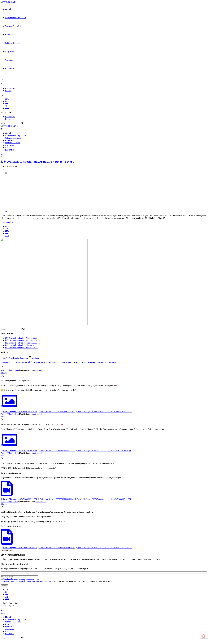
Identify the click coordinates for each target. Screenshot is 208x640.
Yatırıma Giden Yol (13, 26)
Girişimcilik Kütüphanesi (15, 17)
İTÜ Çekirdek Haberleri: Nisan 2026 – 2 (21, 345)
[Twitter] (7, 99)
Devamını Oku (7, 222)
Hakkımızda (10, 88)
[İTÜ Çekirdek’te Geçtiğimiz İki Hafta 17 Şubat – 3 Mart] (104, 210)
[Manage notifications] (203, 636)
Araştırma (9, 51)
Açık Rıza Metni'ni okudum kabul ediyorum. (21, 579)
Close (3, 613)
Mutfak (8, 9)
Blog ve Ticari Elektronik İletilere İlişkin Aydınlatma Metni (27, 581)
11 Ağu (3, 455)
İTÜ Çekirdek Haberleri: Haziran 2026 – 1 (22, 343)
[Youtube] (7, 108)
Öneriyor (9, 60)
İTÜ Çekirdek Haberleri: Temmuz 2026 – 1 (22, 340)
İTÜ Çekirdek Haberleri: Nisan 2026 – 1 (21, 347)
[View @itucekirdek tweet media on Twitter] (7, 493)
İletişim (8, 90)
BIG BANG (9, 68)
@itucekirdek (40, 370)
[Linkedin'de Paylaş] (6, 233)
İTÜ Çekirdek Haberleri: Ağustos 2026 (21, 338)
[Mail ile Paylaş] (7, 236)
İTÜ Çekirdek (12, 370)
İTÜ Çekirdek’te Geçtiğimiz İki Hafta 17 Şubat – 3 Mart (37, 161)
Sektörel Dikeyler (12, 43)
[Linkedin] (6, 103)
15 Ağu (3, 416)
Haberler (9, 34)
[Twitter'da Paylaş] (7, 229)
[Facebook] (6, 101)
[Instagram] (6, 106)
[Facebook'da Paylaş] (6, 226)
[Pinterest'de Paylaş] (7, 231)
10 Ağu (3, 504)
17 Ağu (3, 373)
